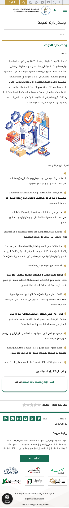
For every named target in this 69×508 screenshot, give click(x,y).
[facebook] (59, 2)
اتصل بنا (36, 458)
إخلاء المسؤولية (42, 448)
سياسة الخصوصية (29, 444)
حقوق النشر (13, 444)
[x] (54, 2)
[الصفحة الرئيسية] (54, 10)
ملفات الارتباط (10, 448)
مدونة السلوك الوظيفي (56, 440)
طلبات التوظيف (21, 440)
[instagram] (42, 2)
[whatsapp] (36, 2)
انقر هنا (18, 382)
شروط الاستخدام (59, 448)
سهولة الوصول (26, 448)
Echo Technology (28, 505)
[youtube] (49, 2)
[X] (31, 421)
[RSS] (30, 2)
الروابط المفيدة (37, 440)
